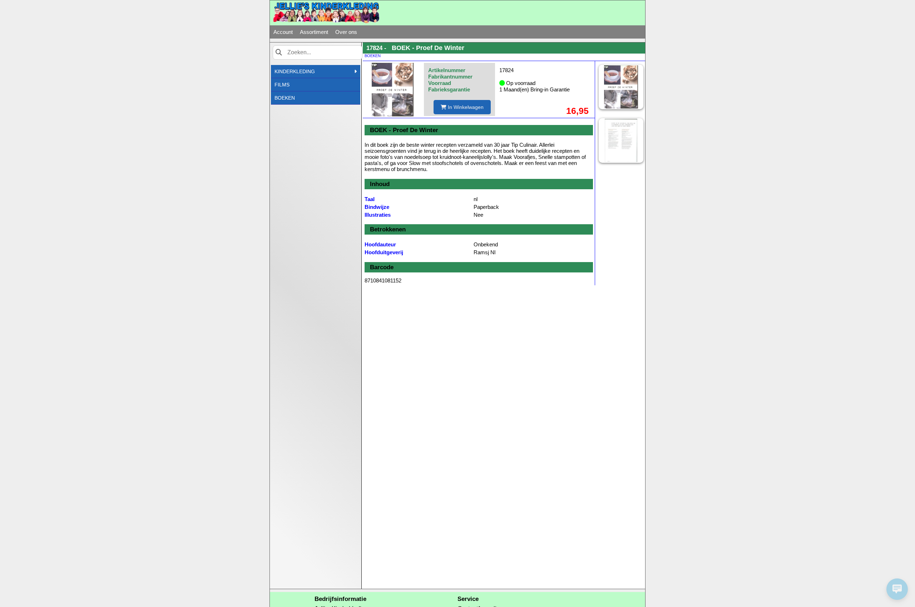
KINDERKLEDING (294, 71)
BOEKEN (284, 98)
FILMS (282, 84)
